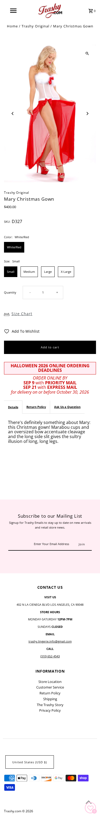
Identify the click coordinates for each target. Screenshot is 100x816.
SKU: (7, 222)
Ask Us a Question (67, 407)
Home (12, 26)
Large (48, 272)
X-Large (66, 272)
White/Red (14, 247)
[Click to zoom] (87, 53)
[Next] (87, 113)
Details (13, 407)
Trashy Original (35, 26)
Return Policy (36, 407)
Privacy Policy (50, 710)
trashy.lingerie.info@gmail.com (50, 641)
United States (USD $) (29, 762)
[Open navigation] (13, 10)
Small (10, 272)
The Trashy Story (50, 704)
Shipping (50, 699)
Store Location (50, 681)
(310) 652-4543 (50, 656)
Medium (29, 272)
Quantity (10, 292)
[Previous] (13, 113)
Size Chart (21, 313)
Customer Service (50, 687)
